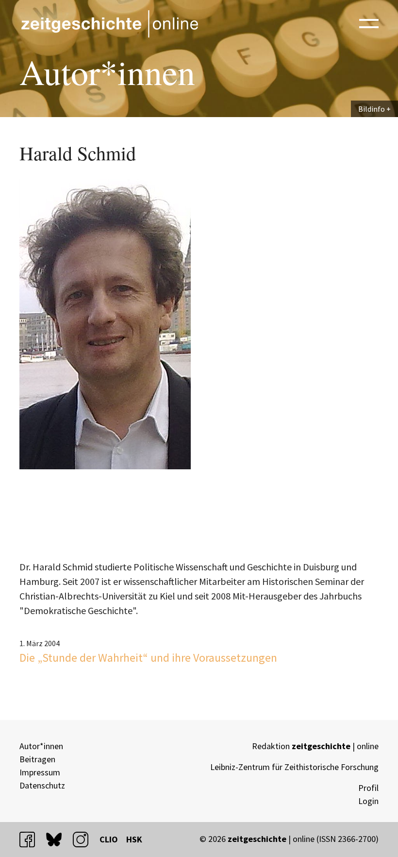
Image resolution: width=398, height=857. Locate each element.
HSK (134, 839)
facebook (31, 839)
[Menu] (369, 23)
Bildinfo (371, 109)
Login (368, 800)
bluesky (58, 839)
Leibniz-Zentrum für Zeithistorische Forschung (294, 766)
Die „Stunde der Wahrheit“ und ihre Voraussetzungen (148, 657)
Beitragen (37, 759)
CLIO (109, 839)
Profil (368, 787)
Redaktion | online (315, 746)
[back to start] (109, 24)
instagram (85, 839)
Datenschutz (42, 785)
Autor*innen (41, 746)
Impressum (39, 772)
